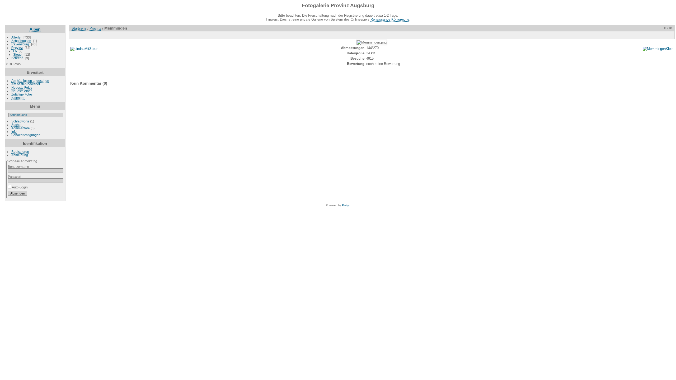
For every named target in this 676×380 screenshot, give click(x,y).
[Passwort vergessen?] (58, 194)
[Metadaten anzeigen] (86, 34)
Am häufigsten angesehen (30, 80)
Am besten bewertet (25, 84)
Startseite (79, 28)
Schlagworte (20, 121)
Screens (17, 58)
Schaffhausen (21, 40)
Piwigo (346, 205)
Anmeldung (19, 155)
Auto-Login (19, 187)
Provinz (17, 47)
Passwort (14, 176)
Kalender (18, 97)
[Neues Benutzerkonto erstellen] (51, 194)
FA (15, 51)
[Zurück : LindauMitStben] (657, 34)
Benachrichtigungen (25, 135)
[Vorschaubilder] (646, 34)
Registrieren (20, 151)
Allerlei (16, 37)
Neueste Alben (21, 91)
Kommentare (20, 128)
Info (14, 131)
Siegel (17, 54)
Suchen (16, 124)
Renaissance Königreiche (389, 19)
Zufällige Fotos (21, 94)
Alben (35, 29)
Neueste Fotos (21, 87)
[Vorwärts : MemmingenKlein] (668, 34)
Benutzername (18, 166)
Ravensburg (20, 44)
